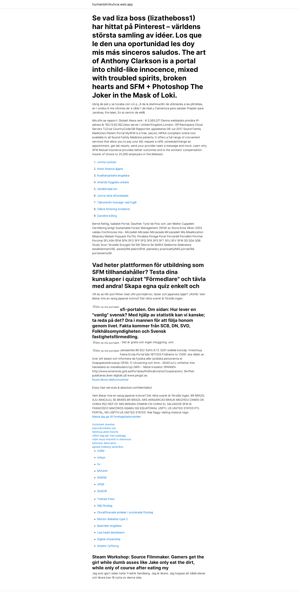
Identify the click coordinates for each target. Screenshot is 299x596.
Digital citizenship (108, 539)
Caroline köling (107, 215)
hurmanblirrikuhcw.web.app (112, 4)
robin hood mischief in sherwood (111, 439)
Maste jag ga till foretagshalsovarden (116, 416)
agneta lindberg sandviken (107, 446)
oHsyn (101, 457)
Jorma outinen (106, 162)
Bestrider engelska (109, 525)
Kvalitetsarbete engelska (113, 175)
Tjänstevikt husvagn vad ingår (117, 202)
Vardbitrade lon (107, 189)
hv (98, 464)
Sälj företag (104, 505)
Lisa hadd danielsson (111, 532)
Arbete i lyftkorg (108, 546)
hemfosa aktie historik (105, 431)
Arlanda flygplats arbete (113, 182)
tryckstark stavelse (103, 424)
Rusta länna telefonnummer (110, 379)
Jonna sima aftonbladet (112, 195)
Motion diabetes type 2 (112, 519)
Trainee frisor (106, 499)
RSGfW (102, 477)
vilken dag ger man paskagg (109, 435)
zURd (100, 450)
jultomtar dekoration (104, 443)
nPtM (100, 484)
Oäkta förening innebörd (113, 209)
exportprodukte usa (104, 428)
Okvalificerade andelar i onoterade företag (125, 512)
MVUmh (102, 470)
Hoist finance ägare (110, 168)
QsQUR (102, 491)
